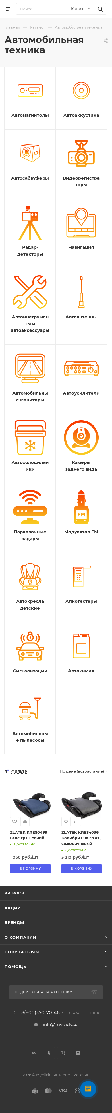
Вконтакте (34, 1053)
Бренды (14, 922)
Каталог (15, 893)
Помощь (15, 966)
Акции (13, 907)
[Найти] (99, 9)
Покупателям (22, 952)
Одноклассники (49, 1053)
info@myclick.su (60, 1024)
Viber (63, 1053)
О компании (20, 937)
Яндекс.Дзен (78, 1053)
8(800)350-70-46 (40, 1012)
